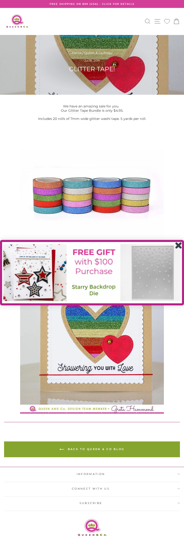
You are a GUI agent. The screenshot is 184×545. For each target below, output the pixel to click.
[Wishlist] (167, 21)
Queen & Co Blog (97, 53)
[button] (92, 272)
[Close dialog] (178, 245)
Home (77, 53)
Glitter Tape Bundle (84, 110)
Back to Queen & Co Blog (95, 449)
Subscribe (91, 503)
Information (91, 474)
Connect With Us (91, 488)
